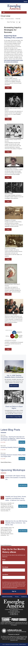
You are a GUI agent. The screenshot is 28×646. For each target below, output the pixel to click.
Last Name (5, 574)
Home (2, 18)
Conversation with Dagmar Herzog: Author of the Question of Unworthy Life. (15, 477)
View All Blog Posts (6, 462)
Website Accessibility (7, 596)
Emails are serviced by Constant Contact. (9, 587)
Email (3, 559)
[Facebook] (17, 21)
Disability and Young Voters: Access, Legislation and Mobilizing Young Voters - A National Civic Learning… (15, 498)
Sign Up (14, 591)
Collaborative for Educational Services (11, 644)
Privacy (17, 596)
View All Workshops (6, 545)
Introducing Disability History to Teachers (12, 447)
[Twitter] (19, 21)
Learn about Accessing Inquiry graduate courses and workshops (13, 61)
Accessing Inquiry (9, 18)
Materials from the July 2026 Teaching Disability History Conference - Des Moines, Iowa (16, 522)
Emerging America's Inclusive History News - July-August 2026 (13, 455)
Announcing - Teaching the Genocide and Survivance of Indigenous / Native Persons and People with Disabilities (13, 438)
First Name (5, 567)
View (8, 88)
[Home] (14, 4)
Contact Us (24, 596)
